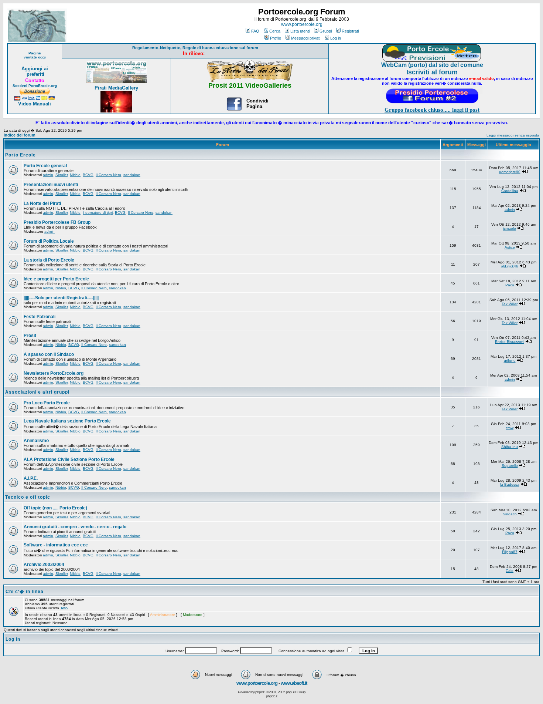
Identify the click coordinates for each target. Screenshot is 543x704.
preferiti (34, 74)
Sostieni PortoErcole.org (35, 86)
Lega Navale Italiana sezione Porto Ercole (67, 421)
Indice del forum (19, 135)
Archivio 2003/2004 (44, 564)
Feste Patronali (39, 316)
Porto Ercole (20, 155)
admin (48, 175)
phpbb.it (271, 696)
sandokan (131, 175)
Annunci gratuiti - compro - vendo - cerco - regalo (75, 526)
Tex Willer (510, 304)
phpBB (260, 692)
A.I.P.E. (31, 478)
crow (509, 428)
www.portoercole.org (301, 24)
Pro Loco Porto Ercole (47, 402)
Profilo (275, 38)
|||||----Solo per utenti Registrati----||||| (61, 297)
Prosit (30, 335)
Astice (510, 247)
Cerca (274, 31)
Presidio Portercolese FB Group (57, 222)
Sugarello (510, 466)
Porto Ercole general (45, 165)
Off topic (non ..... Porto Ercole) (55, 508)
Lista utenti (300, 31)
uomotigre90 (509, 172)
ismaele (509, 228)
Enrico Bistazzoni (509, 342)
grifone (510, 360)
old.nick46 (509, 266)
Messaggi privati (305, 38)
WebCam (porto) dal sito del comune (432, 65)
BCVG (88, 175)
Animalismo (36, 440)
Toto (64, 608)
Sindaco (510, 514)
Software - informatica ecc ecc (56, 545)
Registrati (350, 31)
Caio (509, 571)
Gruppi (326, 31)
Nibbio (75, 175)
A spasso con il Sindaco (49, 354)
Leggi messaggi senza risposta (512, 135)
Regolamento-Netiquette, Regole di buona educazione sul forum (195, 48)
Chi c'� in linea (25, 591)
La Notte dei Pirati (42, 203)
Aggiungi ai (34, 68)
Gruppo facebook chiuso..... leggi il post (432, 110)
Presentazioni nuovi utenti (51, 184)
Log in (335, 38)
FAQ (255, 31)
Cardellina (509, 191)
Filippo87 (510, 552)
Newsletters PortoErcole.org (53, 373)
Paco (509, 285)
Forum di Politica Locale (49, 241)
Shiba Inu (509, 447)
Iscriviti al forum (432, 72)
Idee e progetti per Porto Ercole (56, 279)
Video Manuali (34, 104)
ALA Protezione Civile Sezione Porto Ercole (69, 459)
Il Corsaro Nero (108, 175)
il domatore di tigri (98, 212)
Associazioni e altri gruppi (37, 392)
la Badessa (509, 484)
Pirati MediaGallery (116, 88)
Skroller (61, 175)
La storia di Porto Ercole (49, 260)
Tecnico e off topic (27, 497)
